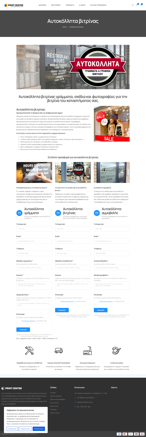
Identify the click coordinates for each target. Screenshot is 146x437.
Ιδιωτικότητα (54, 403)
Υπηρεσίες (53, 409)
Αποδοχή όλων (38, 429)
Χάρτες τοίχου (54, 413)
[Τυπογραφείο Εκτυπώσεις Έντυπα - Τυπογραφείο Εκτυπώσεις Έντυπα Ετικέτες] (13, 5)
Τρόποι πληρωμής (56, 396)
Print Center (18, 434)
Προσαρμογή (12, 429)
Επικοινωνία (54, 406)
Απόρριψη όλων (25, 429)
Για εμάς (53, 393)
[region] (26, 420)
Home (64, 27)
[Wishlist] (137, 5)
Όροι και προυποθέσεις (57, 399)
